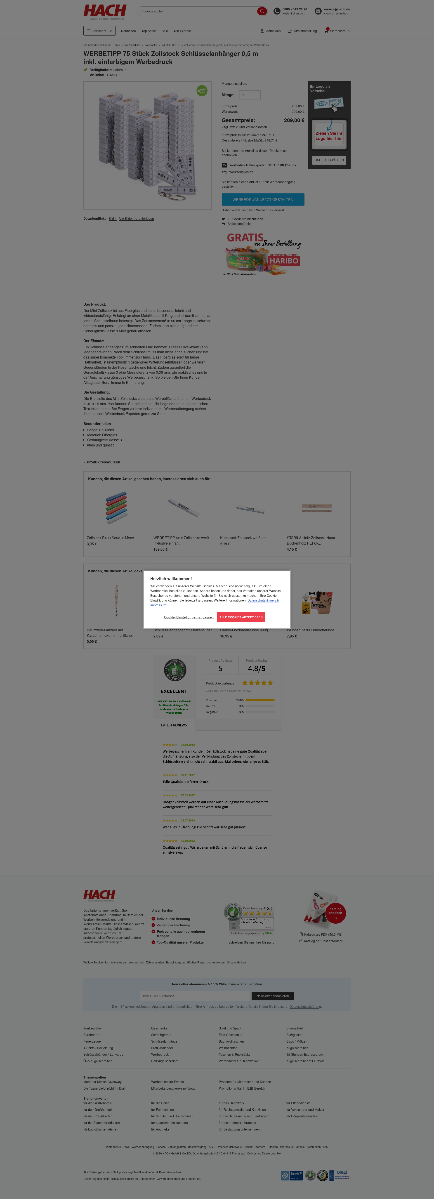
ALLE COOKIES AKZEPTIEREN (241, 617)
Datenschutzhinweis (262, 600)
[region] (217, 599)
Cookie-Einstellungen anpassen (189, 617)
